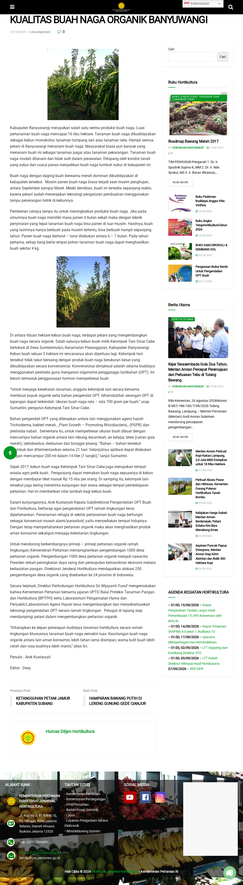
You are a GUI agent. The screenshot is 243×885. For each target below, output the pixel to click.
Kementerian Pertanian (83, 794)
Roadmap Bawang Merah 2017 (193, 141)
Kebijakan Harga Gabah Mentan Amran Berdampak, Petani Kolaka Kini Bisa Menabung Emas (211, 521)
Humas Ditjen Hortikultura (70, 731)
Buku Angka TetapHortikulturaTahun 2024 (211, 225)
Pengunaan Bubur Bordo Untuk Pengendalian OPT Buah (212, 271)
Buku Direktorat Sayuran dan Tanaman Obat (195, 98)
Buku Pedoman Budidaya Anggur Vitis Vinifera (210, 201)
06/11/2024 (205, 281)
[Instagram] (160, 797)
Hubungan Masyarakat (188, 147)
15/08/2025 (205, 235)
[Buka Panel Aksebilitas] (10, 452)
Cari (171, 49)
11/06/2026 (216, 147)
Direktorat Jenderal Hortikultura (115, 871)
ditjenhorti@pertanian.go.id (39, 853)
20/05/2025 (205, 255)
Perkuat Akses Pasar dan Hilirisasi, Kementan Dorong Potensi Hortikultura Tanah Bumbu (212, 488)
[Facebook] (145, 797)
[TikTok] (177, 797)
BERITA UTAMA (182, 319)
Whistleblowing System (83, 831)
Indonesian (199, 3)
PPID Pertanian (77, 804)
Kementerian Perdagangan (86, 799)
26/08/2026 (205, 503)
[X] (170, 797)
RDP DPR (196, 669)
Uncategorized (40, 32)
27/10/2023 (18, 32)
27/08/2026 (216, 386)
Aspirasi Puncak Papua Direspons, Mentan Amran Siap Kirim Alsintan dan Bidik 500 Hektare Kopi (211, 554)
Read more (180, 182)
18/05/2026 (205, 211)
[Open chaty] (229, 872)
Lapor (70, 815)
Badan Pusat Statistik (82, 810)
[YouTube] (130, 797)
